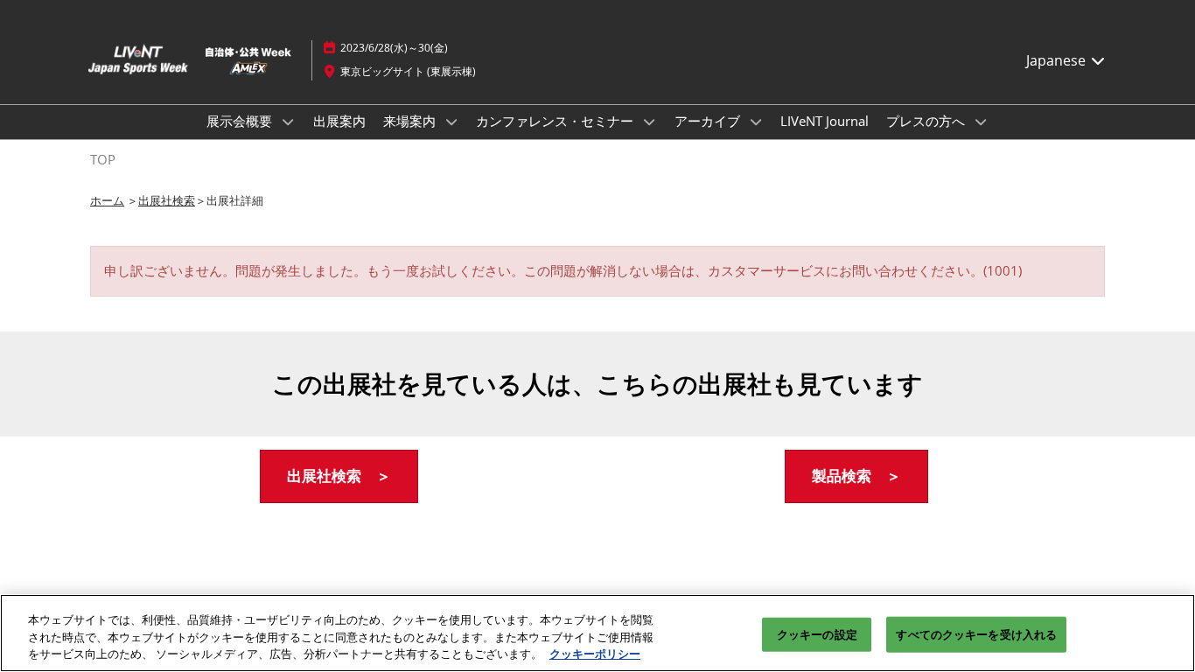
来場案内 (411, 121)
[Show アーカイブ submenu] (756, 122)
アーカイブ (709, 121)
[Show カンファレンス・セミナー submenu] (649, 122)
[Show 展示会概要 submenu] (288, 122)
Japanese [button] (1057, 60)
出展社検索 (166, 200)
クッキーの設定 (817, 633)
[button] (339, 476)
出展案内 (339, 121)
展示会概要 (241, 121)
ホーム (107, 200)
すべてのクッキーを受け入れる (976, 633)
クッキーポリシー (594, 654)
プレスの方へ (927, 121)
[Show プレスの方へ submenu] (981, 122)
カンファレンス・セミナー (556, 121)
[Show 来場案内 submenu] (451, 122)
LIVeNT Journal (824, 121)
